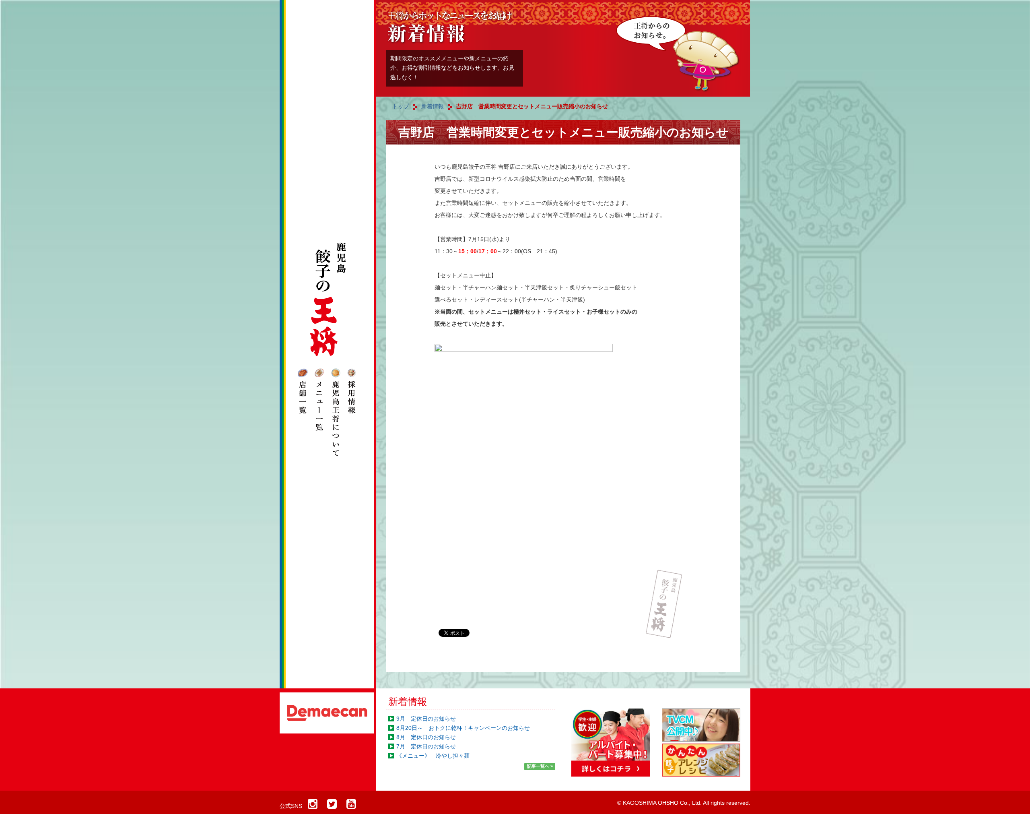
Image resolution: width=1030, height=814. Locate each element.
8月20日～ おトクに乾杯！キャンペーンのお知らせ (463, 728)
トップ (400, 106)
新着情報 (407, 701)
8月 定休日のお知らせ (426, 737)
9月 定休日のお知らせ (426, 718)
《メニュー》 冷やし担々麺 (433, 755)
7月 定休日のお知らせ (426, 746)
